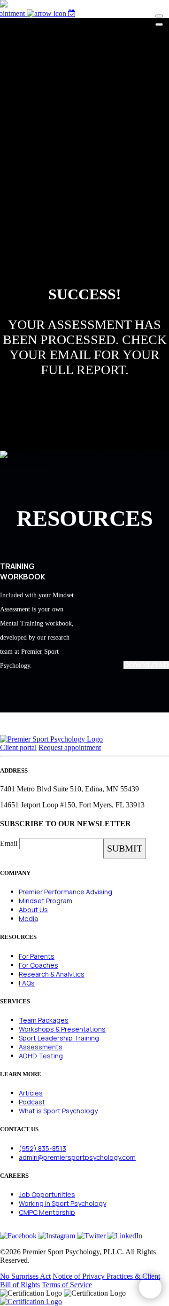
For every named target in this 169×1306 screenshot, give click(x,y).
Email (8, 843)
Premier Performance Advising (65, 891)
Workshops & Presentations (62, 1028)
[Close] (159, 24)
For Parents (36, 956)
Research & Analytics (51, 974)
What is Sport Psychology (58, 1110)
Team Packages (44, 1020)
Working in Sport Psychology (62, 1203)
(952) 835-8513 (42, 1148)
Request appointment (69, 747)
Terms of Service (67, 1285)
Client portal (18, 747)
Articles (31, 1092)
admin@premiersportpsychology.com (77, 1157)
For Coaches (38, 965)
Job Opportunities (47, 1194)
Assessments (40, 1046)
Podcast (32, 1101)
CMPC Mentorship (47, 1212)
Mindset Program (45, 900)
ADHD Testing (41, 1055)
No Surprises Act (25, 1276)
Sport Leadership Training (59, 1037)
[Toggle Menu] (159, 16)
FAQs (27, 982)
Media (28, 918)
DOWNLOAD (146, 665)
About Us (33, 909)
